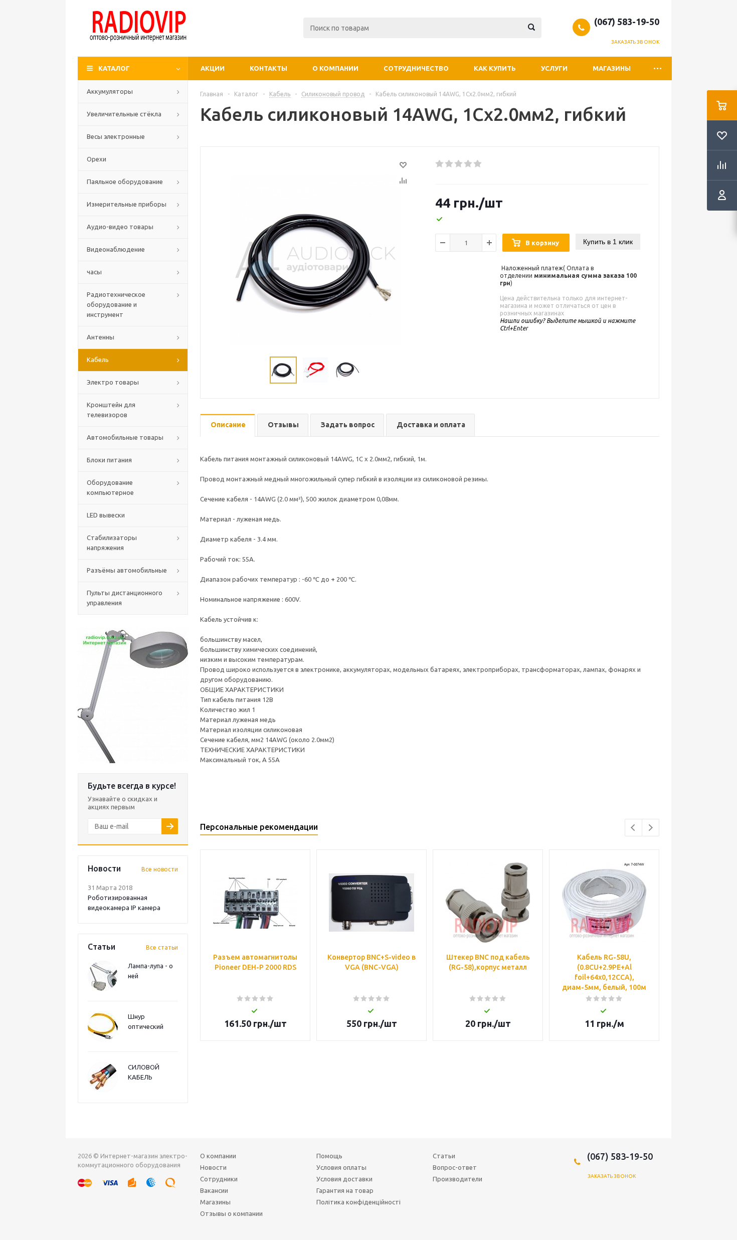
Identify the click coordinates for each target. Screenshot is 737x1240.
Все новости (159, 869)
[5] (478, 164)
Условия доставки (344, 1178)
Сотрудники (219, 1178)
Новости (213, 1167)
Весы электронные (116, 136)
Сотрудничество (416, 68)
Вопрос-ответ (455, 1167)
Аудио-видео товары (120, 226)
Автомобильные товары (125, 437)
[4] (468, 164)
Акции (213, 68)
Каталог (114, 68)
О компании (335, 68)
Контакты (268, 68)
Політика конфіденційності (358, 1201)
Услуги (554, 68)
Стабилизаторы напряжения (112, 542)
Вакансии (214, 1190)
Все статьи (162, 947)
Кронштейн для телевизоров (111, 409)
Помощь (329, 1155)
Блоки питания (109, 459)
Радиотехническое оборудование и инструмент (116, 304)
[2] (449, 164)
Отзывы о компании (231, 1213)
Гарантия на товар (345, 1190)
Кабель (98, 359)
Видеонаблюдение (116, 249)
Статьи (444, 1155)
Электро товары (113, 382)
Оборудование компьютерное (110, 487)
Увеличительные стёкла (124, 113)
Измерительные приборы (126, 204)
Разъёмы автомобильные (127, 570)
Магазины (612, 68)
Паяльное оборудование (125, 181)
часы (94, 271)
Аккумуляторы (110, 91)
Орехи (96, 158)
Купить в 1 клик (608, 242)
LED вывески (106, 514)
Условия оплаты (341, 1167)
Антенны (100, 336)
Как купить (495, 68)
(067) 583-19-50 (626, 21)
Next (650, 827)
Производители (457, 1178)
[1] (440, 164)
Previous (633, 827)
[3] (459, 164)
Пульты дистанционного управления (124, 597)
